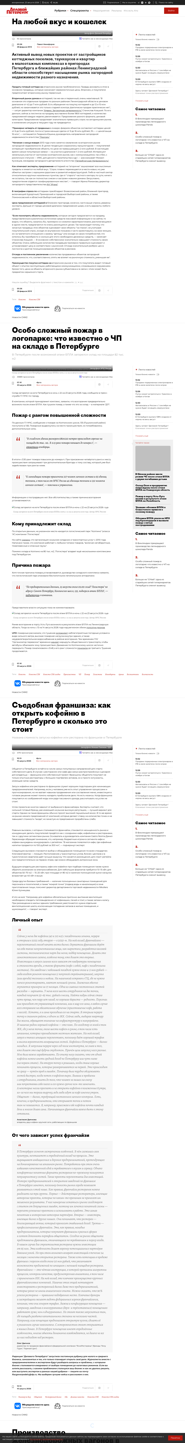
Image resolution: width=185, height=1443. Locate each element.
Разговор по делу (24, 1397)
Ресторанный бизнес (53, 1397)
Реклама (117, 10)
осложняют (62, 633)
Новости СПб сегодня (51, 674)
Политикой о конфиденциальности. (46, 1439)
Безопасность (147, 674)
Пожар (87, 674)
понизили (82, 648)
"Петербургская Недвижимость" (92, 161)
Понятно (175, 1438)
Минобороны (110, 674)
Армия (121, 674)
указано (26, 540)
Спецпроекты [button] (80, 10)
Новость (22, 674)
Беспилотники (133, 674)
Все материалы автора (47, 47)
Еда (66, 1397)
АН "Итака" (52, 184)
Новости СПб (34, 299)
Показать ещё (141, 101)
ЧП (80, 674)
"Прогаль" (44, 137)
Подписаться (113, 2)
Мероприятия (101, 10)
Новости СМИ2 (19, 317)
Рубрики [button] (60, 10)
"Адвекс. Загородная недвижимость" (63, 110)
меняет (55, 642)
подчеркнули (32, 595)
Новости (22, 299)
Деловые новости (77, 1397)
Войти (171, 10)
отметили (32, 447)
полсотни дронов (95, 627)
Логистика (97, 674)
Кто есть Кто (131, 10)
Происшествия (69, 674)
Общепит (38, 1397)
